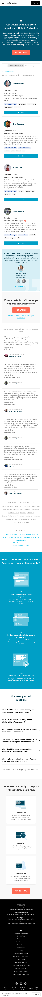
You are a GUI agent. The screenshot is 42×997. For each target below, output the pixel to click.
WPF (33, 191)
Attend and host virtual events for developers (21, 913)
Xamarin (9, 509)
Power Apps (20, 516)
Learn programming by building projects (21, 918)
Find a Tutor (21, 945)
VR (15, 107)
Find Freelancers (21, 942)
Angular (18, 151)
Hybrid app (36, 516)
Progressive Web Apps (11, 519)
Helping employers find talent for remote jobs (21, 923)
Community (21, 948)
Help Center (37, 988)
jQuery (6, 238)
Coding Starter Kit (21, 968)
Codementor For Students (21, 954)
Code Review (21, 959)
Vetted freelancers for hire (21, 543)
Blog (21, 951)
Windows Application (33, 506)
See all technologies (8, 71)
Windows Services (23, 522)
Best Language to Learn (21, 974)
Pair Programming (21, 962)
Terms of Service (22, 988)
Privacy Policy (14, 988)
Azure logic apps (24, 519)
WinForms (7, 194)
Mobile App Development (10, 506)
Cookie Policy (6, 988)
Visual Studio (35, 509)
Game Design (8, 107)
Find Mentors (21, 939)
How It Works (21, 936)
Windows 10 (34, 519)
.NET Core (22, 506)
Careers (30, 988)
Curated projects (21, 540)
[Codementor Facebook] (17, 983)
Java (13, 151)
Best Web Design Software (21, 965)
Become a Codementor (21, 933)
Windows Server (13, 513)
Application (24, 147)
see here (21, 772)
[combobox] (31, 66)
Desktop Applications (9, 516)
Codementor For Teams (21, 956)
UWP (14, 522)
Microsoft (30, 513)
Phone (23, 235)
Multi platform (32, 104)
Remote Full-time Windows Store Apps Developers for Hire (21, 537)
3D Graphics (22, 104)
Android (7, 151)
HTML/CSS (32, 235)
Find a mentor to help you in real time (21, 909)
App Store (29, 516)
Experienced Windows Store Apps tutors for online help (21, 534)
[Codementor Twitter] (21, 983)
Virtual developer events (21, 546)
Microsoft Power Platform (21, 509)
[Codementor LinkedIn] (25, 983)
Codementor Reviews (21, 971)
